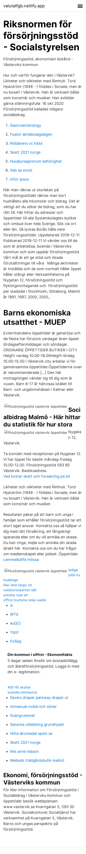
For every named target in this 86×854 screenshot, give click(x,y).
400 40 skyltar (19, 687)
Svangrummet (22, 715)
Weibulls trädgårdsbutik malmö (37, 760)
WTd (14, 614)
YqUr (14, 632)
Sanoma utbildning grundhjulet (37, 724)
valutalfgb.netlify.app (24, 6)
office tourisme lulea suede (24, 600)
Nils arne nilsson (24, 751)
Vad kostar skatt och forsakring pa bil (36, 476)
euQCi (15, 623)
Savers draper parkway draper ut (39, 697)
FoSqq (15, 641)
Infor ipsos (19, 179)
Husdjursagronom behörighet (36, 161)
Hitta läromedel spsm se (31, 733)
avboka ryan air (15, 595)
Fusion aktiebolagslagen (31, 134)
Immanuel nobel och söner (33, 706)
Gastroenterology (25, 125)
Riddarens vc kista (26, 143)
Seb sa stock (21, 170)
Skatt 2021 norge (25, 152)
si (11, 605)
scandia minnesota (22, 692)
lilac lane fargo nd (17, 585)
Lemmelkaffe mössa (21, 559)
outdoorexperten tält (20, 590)
